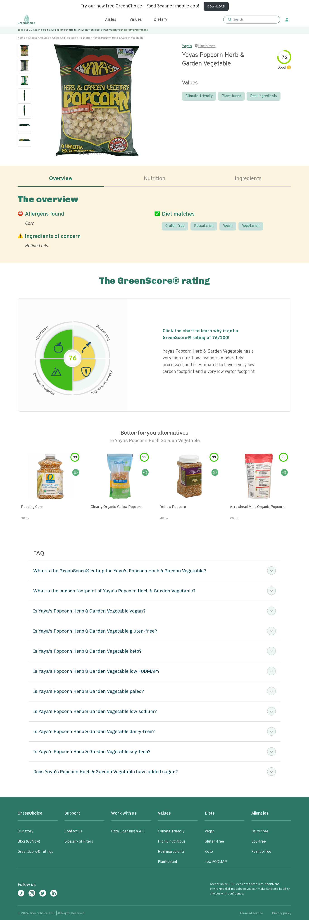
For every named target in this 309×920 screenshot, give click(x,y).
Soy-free (258, 841)
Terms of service (251, 913)
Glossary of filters (78, 841)
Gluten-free (214, 841)
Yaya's (187, 46)
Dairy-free (259, 831)
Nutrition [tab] (154, 178)
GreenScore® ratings (35, 852)
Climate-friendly (199, 96)
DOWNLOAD (216, 7)
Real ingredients (263, 96)
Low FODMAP (216, 862)
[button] (251, 20)
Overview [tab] (61, 178)
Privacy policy (281, 913)
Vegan (228, 226)
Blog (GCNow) (29, 841)
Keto (209, 852)
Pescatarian (204, 226)
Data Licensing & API (128, 831)
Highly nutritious (171, 841)
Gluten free (175, 226)
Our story (25, 831)
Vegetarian (250, 226)
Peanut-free (261, 852)
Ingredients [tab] (248, 178)
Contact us (73, 831)
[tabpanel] (154, 221)
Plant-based (231, 96)
